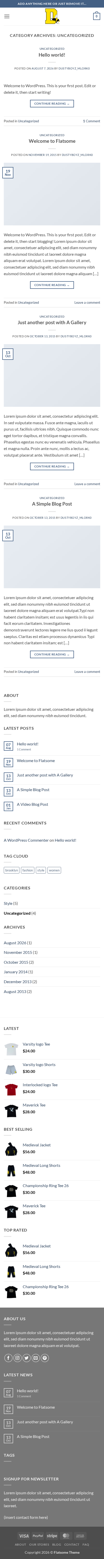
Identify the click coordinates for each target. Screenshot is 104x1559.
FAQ (86, 1544)
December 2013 (18, 981)
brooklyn (11, 870)
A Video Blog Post (32, 804)
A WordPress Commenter (26, 840)
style (40, 870)
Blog (56, 1544)
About (20, 1544)
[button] (7, 16)
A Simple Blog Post (52, 504)
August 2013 (15, 991)
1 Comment (28, 749)
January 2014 (16, 971)
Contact (72, 1544)
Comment (91, 121)
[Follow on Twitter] (26, 1358)
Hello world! (52, 55)
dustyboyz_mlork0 (74, 68)
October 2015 (16, 962)
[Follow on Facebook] (8, 1358)
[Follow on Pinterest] (45, 1358)
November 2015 (18, 952)
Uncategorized (52, 48)
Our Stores (39, 1544)
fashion (27, 870)
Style (8, 903)
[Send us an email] (36, 1358)
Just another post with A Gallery (52, 322)
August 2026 (15, 942)
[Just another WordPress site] (52, 16)
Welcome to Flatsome (52, 141)
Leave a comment (87, 302)
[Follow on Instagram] (17, 1358)
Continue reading (52, 103)
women (54, 870)
